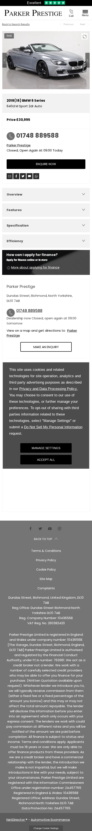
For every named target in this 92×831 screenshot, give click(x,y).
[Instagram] (59, 528)
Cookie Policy (46, 569)
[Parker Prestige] (33, 13)
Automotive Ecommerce (50, 819)
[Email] (10, 176)
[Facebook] (30, 528)
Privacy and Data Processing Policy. (48, 389)
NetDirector (16, 819)
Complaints (46, 588)
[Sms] (30, 176)
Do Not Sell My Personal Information (53, 427)
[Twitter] (40, 528)
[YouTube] (49, 528)
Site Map (46, 579)
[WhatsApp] (36, 176)
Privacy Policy (46, 560)
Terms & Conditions (46, 551)
